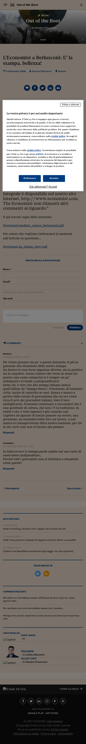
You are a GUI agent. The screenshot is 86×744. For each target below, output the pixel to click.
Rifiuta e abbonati (70, 105)
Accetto (54, 178)
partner (40, 154)
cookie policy (58, 136)
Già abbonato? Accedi (43, 186)
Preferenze (30, 178)
